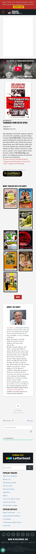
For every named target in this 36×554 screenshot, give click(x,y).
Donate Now (18, 7)
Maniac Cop (6, 479)
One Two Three (7, 486)
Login (31, 421)
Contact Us (31, 542)
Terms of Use (5, 542)
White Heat (6, 492)
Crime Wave (6, 525)
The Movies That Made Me (15, 389)
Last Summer (7, 519)
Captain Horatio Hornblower (11, 516)
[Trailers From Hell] (9, 12)
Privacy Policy (14, 542)
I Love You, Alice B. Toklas (11, 499)
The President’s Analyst (10, 505)
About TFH (23, 542)
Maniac (5, 495)
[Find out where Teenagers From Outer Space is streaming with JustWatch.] (18, 174)
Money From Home (11, 512)
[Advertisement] (18, 37)
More (18, 297)
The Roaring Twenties (9, 483)
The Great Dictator (8, 489)
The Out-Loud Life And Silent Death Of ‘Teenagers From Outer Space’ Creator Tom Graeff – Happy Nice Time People (16, 161)
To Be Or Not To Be (9, 502)
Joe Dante (10, 328)
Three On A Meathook (10, 476)
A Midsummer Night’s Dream (12, 522)
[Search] (29, 467)
